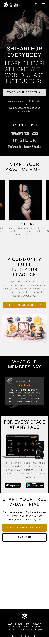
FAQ (27, 624)
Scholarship (14, 627)
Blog (10, 624)
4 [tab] (26, 410)
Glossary (36, 624)
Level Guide (12, 630)
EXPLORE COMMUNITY (24, 305)
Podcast (19, 624)
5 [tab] (30, 410)
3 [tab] (23, 410)
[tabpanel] (24, 391)
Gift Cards (35, 627)
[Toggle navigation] (43, 5)
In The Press (36, 630)
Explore (24, 537)
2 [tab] (19, 410)
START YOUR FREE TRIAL (24, 92)
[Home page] (24, 616)
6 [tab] (33, 410)
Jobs (25, 627)
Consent (24, 630)
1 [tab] (15, 410)
